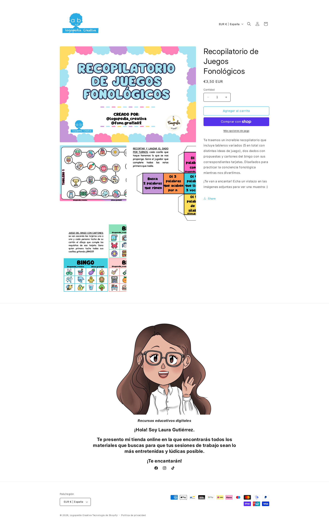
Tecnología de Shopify (105, 515)
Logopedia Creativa (81, 515)
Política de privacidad (133, 515)
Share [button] (212, 198)
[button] (249, 24)
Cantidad (209, 89)
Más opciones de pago (236, 130)
